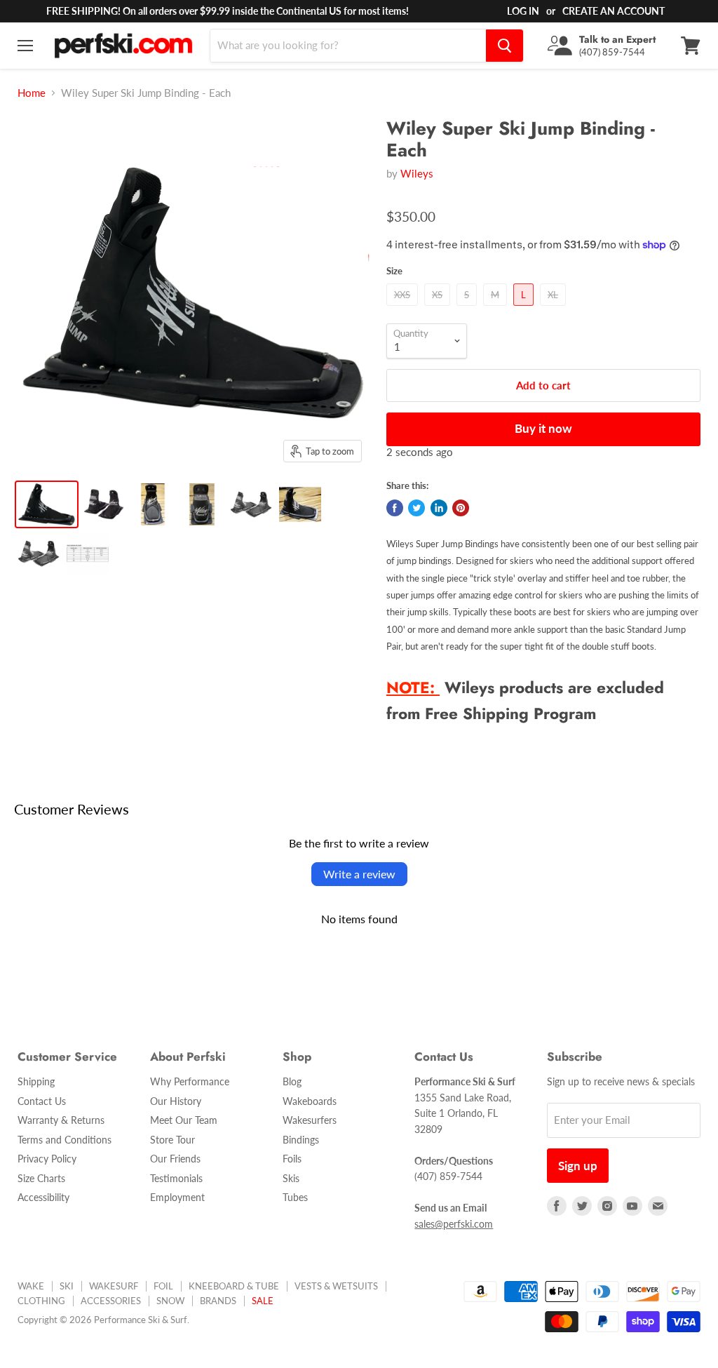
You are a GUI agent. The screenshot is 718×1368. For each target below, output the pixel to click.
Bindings (301, 1140)
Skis (291, 1178)
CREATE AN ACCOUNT (613, 11)
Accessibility (43, 1197)
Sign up (577, 1165)
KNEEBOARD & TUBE (234, 1286)
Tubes (295, 1197)
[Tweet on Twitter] (416, 507)
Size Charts (41, 1178)
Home (32, 93)
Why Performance (189, 1081)
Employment (177, 1197)
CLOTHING (41, 1300)
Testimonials (176, 1178)
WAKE (31, 1286)
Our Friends (175, 1159)
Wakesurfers (310, 1120)
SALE (262, 1300)
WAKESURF (113, 1286)
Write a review (359, 873)
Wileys (416, 173)
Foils (292, 1159)
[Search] (504, 45)
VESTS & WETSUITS (336, 1286)
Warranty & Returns (61, 1120)
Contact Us (42, 1101)
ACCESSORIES (111, 1300)
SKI (67, 1286)
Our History (175, 1101)
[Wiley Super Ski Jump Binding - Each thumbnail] (46, 504)
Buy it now (543, 428)
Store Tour (172, 1140)
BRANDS (218, 1300)
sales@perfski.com (453, 1224)
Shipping (36, 1081)
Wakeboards (310, 1101)
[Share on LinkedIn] (439, 507)
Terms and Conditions (64, 1140)
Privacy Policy (47, 1159)
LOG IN (523, 11)
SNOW (170, 1300)
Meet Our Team (183, 1120)
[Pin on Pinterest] (460, 507)
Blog (292, 1081)
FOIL (163, 1286)
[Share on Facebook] (394, 507)
